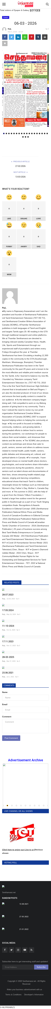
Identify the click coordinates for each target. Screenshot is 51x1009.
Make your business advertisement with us (24, 989)
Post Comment (11, 738)
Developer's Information (33, 995)
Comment (6, 716)
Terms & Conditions (13, 995)
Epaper (5, 17)
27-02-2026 (20, 166)
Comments (9, 685)
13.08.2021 (23, 904)
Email (4, 704)
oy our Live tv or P (27, 850)
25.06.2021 (7, 672)
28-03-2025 (8, 657)
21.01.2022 (23, 929)
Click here (7, 850)
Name (5, 692)
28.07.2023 (7, 594)
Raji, (9, 29)
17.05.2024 (7, 610)
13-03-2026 (20, 176)
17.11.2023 (7, 641)
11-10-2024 (8, 626)
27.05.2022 (23, 917)
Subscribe (41, 967)
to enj (15, 850)
